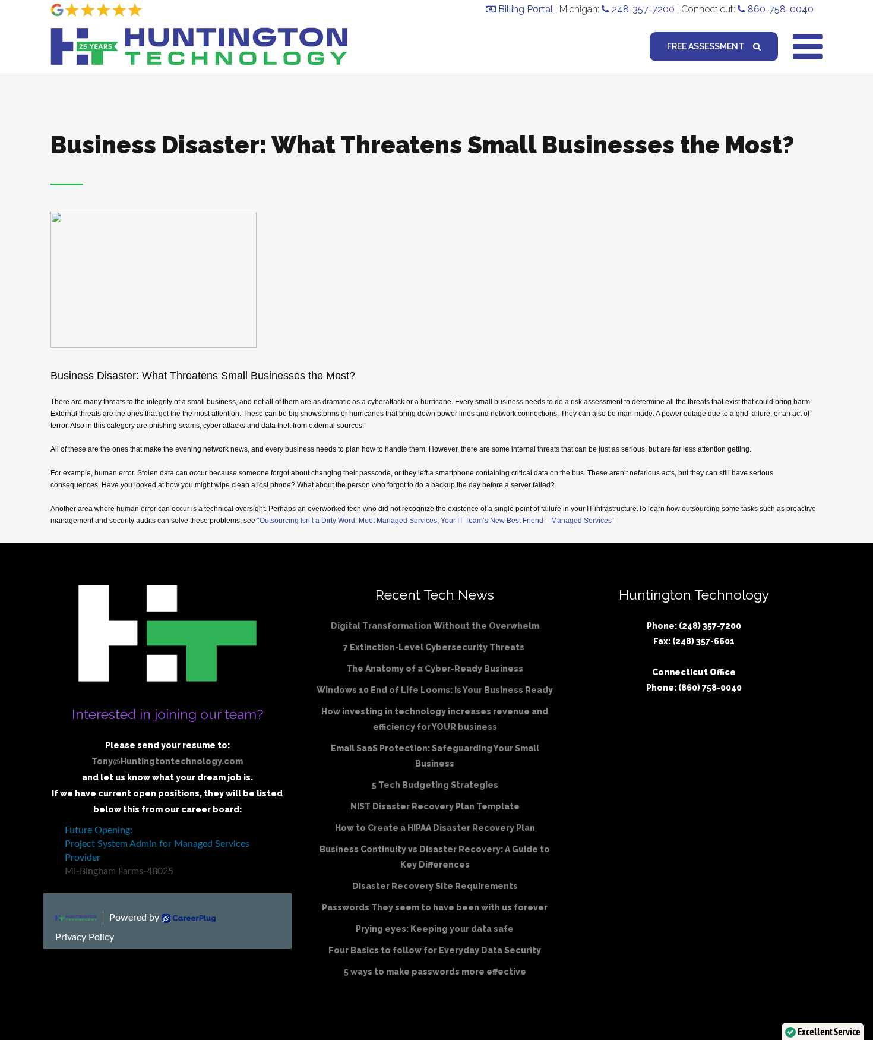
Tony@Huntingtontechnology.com (167, 761)
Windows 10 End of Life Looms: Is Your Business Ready (435, 690)
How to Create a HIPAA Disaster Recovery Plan (435, 828)
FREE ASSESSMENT (705, 46)
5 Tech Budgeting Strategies (435, 785)
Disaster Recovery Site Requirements (435, 886)
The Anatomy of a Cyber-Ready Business (434, 668)
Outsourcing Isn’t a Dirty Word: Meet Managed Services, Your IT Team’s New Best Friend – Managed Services (436, 520)
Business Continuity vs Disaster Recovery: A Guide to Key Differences (435, 856)
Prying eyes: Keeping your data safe (435, 929)
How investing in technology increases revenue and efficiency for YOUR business (434, 719)
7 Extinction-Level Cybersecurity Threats (434, 647)
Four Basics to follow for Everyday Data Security (434, 950)
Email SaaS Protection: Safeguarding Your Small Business (435, 755)
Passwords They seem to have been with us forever (435, 907)
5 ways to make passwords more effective (435, 971)
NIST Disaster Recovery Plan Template (435, 806)
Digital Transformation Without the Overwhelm (435, 626)
